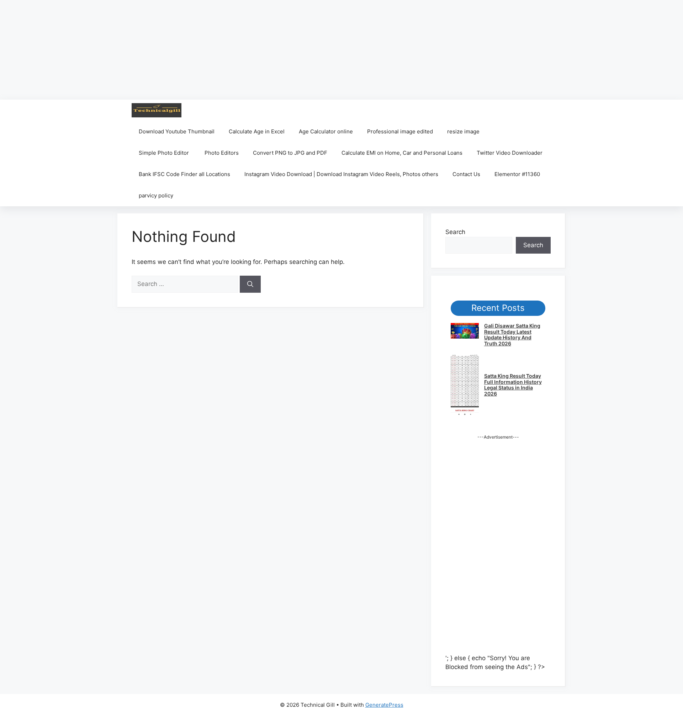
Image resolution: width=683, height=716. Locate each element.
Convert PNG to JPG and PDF (290, 152)
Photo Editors (222, 152)
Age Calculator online (326, 131)
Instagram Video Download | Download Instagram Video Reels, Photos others (341, 174)
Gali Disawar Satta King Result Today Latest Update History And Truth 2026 (512, 334)
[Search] (250, 284)
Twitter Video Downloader (509, 152)
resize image (463, 131)
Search (455, 231)
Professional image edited (400, 131)
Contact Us (466, 174)
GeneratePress (384, 704)
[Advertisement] (213, 50)
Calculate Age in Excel (257, 131)
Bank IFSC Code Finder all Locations (184, 174)
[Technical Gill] (156, 110)
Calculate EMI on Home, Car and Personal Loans (402, 152)
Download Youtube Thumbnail (177, 131)
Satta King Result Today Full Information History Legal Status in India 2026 (513, 385)
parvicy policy (156, 195)
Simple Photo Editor (164, 152)
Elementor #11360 (517, 174)
